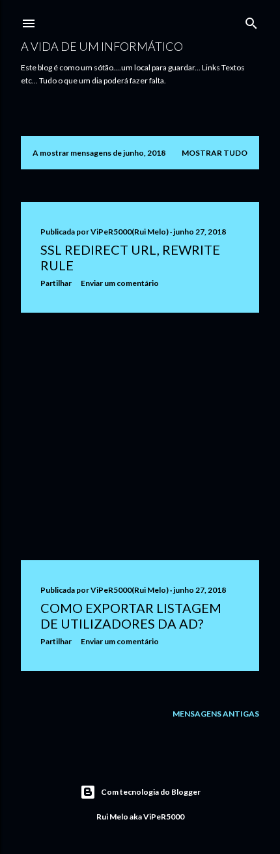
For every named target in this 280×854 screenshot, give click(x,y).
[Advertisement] (140, 436)
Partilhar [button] (56, 283)
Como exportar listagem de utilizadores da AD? (130, 615)
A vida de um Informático (102, 46)
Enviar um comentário (120, 283)
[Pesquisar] (251, 20)
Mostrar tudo (214, 153)
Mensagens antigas (216, 714)
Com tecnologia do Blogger (151, 792)
